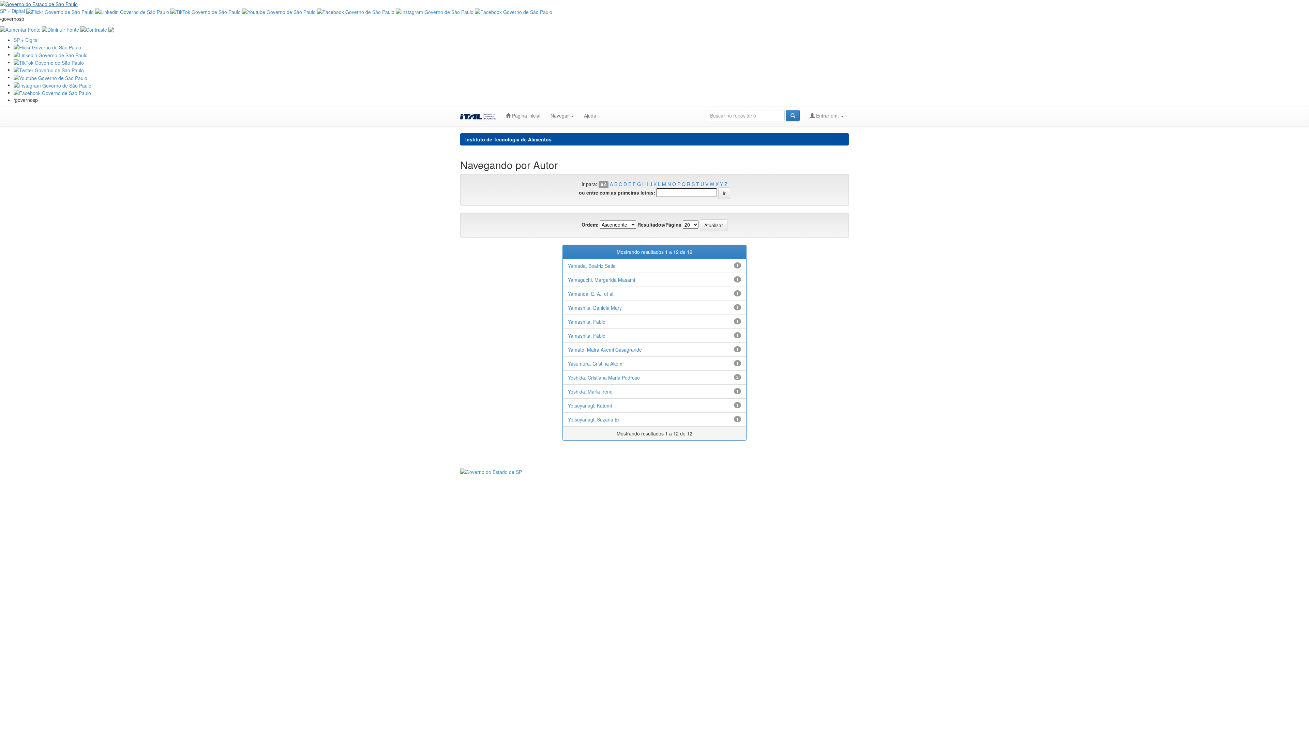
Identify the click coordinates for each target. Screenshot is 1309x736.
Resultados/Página (659, 224)
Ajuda (590, 115)
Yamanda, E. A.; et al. (591, 293)
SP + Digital (12, 10)
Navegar (560, 115)
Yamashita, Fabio (586, 321)
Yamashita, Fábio (586, 335)
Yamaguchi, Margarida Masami (601, 279)
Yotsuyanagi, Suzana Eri (594, 419)
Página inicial (525, 115)
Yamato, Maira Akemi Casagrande (605, 349)
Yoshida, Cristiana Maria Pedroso (604, 377)
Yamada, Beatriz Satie (592, 265)
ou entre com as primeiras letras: (617, 192)
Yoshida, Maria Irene (590, 391)
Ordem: (590, 224)
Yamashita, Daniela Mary (595, 307)
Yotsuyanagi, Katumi (590, 405)
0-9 (603, 184)
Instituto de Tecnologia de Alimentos (508, 139)
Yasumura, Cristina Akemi (595, 363)
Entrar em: (827, 115)
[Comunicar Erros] (111, 29)
